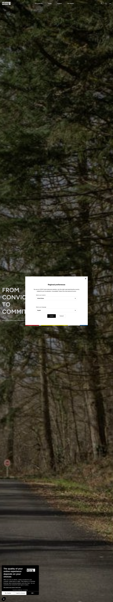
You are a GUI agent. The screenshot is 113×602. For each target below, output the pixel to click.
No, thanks (8, 593)
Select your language (41, 307)
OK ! (32, 593)
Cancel (62, 316)
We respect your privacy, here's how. (12, 587)
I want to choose (20, 593)
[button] (4, 599)
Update (52, 316)
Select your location (41, 295)
